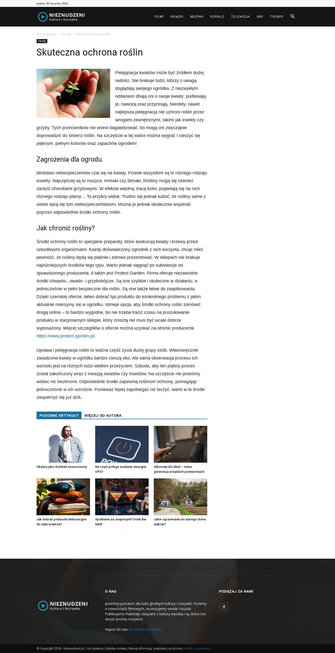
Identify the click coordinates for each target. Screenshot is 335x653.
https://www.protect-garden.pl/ (66, 335)
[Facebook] (224, 607)
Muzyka (196, 16)
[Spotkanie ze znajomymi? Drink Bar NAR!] (122, 496)
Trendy (276, 16)
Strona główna (46, 34)
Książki (176, 16)
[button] (292, 17)
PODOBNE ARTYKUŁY (58, 415)
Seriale (217, 16)
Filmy (159, 16)
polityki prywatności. (197, 648)
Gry (260, 16)
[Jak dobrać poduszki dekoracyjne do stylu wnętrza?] (63, 496)
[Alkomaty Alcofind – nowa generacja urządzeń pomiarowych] (180, 444)
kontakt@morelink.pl (145, 629)
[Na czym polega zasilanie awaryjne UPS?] (122, 444)
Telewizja (240, 16)
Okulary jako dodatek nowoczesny (62, 467)
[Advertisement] (259, 112)
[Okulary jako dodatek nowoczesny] (63, 444)
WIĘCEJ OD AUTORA (102, 415)
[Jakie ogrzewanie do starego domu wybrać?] (180, 496)
